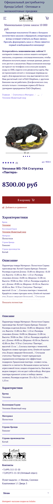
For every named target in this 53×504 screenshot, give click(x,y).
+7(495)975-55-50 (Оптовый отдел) (19, 472)
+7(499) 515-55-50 (11, 469)
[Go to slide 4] (29, 156)
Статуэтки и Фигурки (23, 94)
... (38, 95)
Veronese (6, 225)
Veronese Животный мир (14, 97)
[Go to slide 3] (27, 156)
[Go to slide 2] (25, 156)
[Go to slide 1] (23, 156)
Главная (6, 94)
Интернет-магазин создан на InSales (18, 501)
